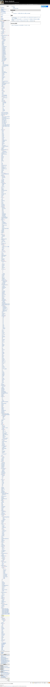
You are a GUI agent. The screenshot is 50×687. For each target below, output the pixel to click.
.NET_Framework (4, 566)
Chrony (3, 275)
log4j (2, 249)
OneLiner (3, 462)
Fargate (3, 73)
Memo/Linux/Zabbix (4, 658)
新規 (27, 4)
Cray (3, 245)
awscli (3, 101)
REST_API (3, 489)
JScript (3, 240)
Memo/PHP (3, 663)
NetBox (3, 298)
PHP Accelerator (4, 441)
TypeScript (3, 540)
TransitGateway (5, 97)
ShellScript (3, 313)
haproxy (3, 344)
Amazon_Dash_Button (5, 112)
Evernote (3, 191)
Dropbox (3, 180)
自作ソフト (2, 8)
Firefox (3, 558)
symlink (3, 372)
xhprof (3, 452)
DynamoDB (3, 60)
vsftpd (3, 378)
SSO (3, 94)
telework (3, 637)
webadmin (4, 519)
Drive (3, 210)
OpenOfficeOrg (4, 410)
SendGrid (3, 507)
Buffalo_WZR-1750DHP (5, 611)
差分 (18, 4)
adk (2, 127)
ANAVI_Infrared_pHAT (5, 493)
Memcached (4, 294)
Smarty (3, 443)
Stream (4, 273)
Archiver (3, 265)
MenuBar (2, 652)
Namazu (3, 297)
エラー (3, 591)
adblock (4, 416)
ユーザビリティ (4, 642)
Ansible (3, 129)
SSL (2, 312)
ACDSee (3, 23)
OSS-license (4, 299)
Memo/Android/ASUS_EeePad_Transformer (5, 661)
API (2, 220)
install (3, 483)
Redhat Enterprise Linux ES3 (6, 303)
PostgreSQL (4, 468)
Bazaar (3, 157)
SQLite (4, 437)
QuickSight (3, 84)
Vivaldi (3, 560)
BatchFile (3, 582)
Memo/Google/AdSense (4, 666)
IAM (2, 78)
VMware (3, 544)
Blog (2, 159)
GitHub (3, 526)
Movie (2, 394)
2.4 (3, 319)
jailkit (3, 346)
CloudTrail (4, 39)
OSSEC (3, 409)
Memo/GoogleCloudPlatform (5, 674)
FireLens (3, 74)
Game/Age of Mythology (5, 660)
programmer (3, 633)
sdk (2, 625)
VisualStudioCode (5, 553)
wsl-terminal (5, 575)
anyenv (3, 330)
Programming (3, 12)
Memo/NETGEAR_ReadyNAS (5, 667)
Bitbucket (3, 618)
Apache (3, 264)
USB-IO (3, 541)
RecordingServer (4, 496)
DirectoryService (4, 58)
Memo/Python (3, 676)
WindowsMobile (4, 592)
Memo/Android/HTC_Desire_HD (5, 656)
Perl (3, 461)
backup (4, 106)
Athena (3, 38)
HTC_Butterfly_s (4, 120)
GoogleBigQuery (4, 223)
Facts (3, 133)
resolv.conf (3, 362)
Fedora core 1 (4, 279)
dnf (2, 338)
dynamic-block (4, 530)
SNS (2, 93)
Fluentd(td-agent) (5, 284)
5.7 (2, 398)
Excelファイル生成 (5, 427)
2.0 (3, 317)
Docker (3, 175)
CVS (2, 268)
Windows (3, 143)
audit (3, 331)
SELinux (3, 311)
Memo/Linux (3, 659)
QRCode (3, 487)
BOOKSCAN (4, 183)
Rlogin (2, 499)
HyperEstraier (4, 287)
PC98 (2, 422)
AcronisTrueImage (4, 604)
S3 (3, 105)
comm (3, 333)
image (3, 32)
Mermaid (3, 390)
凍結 (16, 4)
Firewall (3, 584)
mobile (2, 631)
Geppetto (3, 475)
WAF (3, 99)
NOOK (3, 185)
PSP (2, 455)
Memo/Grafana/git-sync (4, 672)
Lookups (3, 137)
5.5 (2, 397)
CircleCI (3, 166)
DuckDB (3, 181)
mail (2, 351)
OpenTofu (3, 411)
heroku (3, 532)
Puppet (3, 474)
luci (3, 418)
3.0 (3, 320)
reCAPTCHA (4, 216)
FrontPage (3, 650)
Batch (3, 42)
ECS (2, 68)
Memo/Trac (3, 657)
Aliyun (3, 33)
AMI (3, 62)
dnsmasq (3, 339)
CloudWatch (4, 222)
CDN (2, 163)
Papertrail (3, 235)
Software (2, 7)
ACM (3, 36)
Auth (3, 430)
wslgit (4, 577)
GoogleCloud (4, 527)
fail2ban (3, 340)
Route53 (3, 88)
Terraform (4, 523)
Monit (3, 295)
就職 (2, 645)
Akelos (3, 28)
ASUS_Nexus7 (4, 117)
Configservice (4, 54)
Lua (2, 383)
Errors (3, 285)
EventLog (3, 583)
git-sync (3, 227)
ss (2, 369)
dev (2, 562)
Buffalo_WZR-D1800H (5, 612)
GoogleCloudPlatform (5, 217)
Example (4, 40)
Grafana (3, 219)
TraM (3, 517)
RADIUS (3, 488)
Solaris (3, 512)
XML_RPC (3, 444)
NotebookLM (4, 213)
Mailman (3, 292)
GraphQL (3, 230)
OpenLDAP (4, 300)
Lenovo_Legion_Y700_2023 (6, 124)
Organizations (4, 83)
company (3, 605)
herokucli (3, 236)
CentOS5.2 (4, 446)
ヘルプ (34, 4)
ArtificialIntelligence (5, 149)
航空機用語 (3, 644)
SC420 (3, 305)
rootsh (3, 363)
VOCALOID (3, 545)
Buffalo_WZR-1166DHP (5, 610)
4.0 (3, 321)
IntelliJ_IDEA (3, 241)
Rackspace (3, 491)
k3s (2, 178)
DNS (2, 171)
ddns (3, 417)
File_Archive (4, 433)
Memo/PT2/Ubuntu (4, 662)
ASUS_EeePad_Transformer (6, 116)
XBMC (3, 598)
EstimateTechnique (4, 190)
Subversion (4, 308)
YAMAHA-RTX (4, 601)
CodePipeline (4, 53)
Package (4, 415)
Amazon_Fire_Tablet (4, 114)
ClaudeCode (4, 151)
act (3, 621)
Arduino (3, 148)
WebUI (4, 301)
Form (3, 211)
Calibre (3, 184)
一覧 (28, 4)
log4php (3, 447)
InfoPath (3, 239)
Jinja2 (3, 136)
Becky (2, 158)
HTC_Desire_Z (4, 122)
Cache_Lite (4, 431)
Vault (3, 142)
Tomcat (3, 248)
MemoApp (3, 389)
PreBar (4, 559)
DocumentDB (4, 59)
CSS (2, 164)
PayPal (3, 460)
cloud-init (3, 332)
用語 (2, 649)
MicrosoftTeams (4, 392)
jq (2, 252)
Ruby (3, 500)
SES (2, 92)
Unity (2, 543)
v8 (2, 478)
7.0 (3, 323)
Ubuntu (4, 573)
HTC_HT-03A (4, 123)
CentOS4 (3, 274)
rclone (3, 360)
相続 (2, 647)
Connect (3, 55)
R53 (2, 85)
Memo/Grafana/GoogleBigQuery (5, 673)
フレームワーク (4, 453)
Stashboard (3, 513)
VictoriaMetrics (4, 550)
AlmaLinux (4, 261)
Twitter (2, 539)
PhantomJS (3, 463)
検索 (30, 4)
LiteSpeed (3, 291)
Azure (2, 154)
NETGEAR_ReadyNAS (5, 401)
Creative (3, 170)
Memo (6, 1)
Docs (3, 209)
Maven (3, 247)
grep (2, 343)
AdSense (3, 207)
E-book (3, 182)
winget (3, 590)
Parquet (3, 459)
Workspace (3, 215)
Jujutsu (3, 254)
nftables (3, 353)
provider (3, 534)
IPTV (2, 237)
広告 (2, 564)
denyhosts (3, 336)
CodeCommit (4, 51)
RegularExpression (4, 498)
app (2, 624)
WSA (3, 588)
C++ (2, 162)
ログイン (37, 4)
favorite (3, 616)
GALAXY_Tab (4, 119)
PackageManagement (5, 585)
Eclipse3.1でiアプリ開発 (5, 246)
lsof (2, 350)
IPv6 (2, 79)
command (3, 334)
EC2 (3, 61)
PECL (3, 439)
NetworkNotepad (4, 403)
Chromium (3, 557)
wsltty (4, 578)
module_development (5, 146)
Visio (2, 552)
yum (2, 381)
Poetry (3, 482)
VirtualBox (3, 551)
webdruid (3, 379)
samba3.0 (4, 282)
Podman (3, 467)
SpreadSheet (4, 214)
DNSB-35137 (4, 494)
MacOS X (3, 385)
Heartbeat (3, 286)
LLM (3, 150)
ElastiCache (4, 71)
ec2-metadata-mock (5, 64)
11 (2, 579)
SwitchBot (3, 520)
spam (2, 636)
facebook (11, 1)
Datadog (3, 174)
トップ (13, 4)
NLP (2, 402)
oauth (3, 440)
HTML (3, 232)
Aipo (2, 27)
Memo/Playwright (3, 677)
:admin (2, 653)
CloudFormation (4, 46)
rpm (2, 364)
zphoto (3, 382)
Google (3, 428)
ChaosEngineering (4, 165)
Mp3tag (3, 395)
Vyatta (3, 314)
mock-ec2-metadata (5, 65)
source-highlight (4, 368)
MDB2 (3, 435)
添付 (23, 4)
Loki (2, 224)
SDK (3, 90)
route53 (4, 110)
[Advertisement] (44, 21)
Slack (3, 327)
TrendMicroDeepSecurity (5, 538)
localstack (3, 628)
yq (2, 641)
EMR (3, 70)
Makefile (3, 293)
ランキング (2, 10)
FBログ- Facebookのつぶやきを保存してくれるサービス (20, 25)
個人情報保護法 (4, 643)
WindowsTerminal (4, 589)
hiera (3, 476)
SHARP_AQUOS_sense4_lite (6, 126)
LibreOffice (3, 258)
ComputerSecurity (4, 168)
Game (2, 14)
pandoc (3, 632)
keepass (3, 627)
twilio (2, 638)
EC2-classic (4, 66)
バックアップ (20, 4)
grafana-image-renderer (5, 228)
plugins (3, 229)
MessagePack (4, 391)
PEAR (3, 429)
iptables (3, 345)
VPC (3, 96)
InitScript (3, 288)
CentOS (3, 269)
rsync (3, 365)
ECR (2, 67)
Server (2, 508)
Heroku (3, 234)
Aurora (4, 87)
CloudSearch (4, 48)
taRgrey (3, 374)
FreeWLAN (3, 200)
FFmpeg (3, 194)
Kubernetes (3, 177)
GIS (2, 201)
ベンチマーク (4, 454)
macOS (3, 549)
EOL (2, 187)
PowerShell (3, 586)
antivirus (3, 602)
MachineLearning (4, 152)
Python (4, 91)
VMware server (5, 281)
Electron (3, 188)
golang (2, 622)
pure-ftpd (3, 359)
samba (3, 366)
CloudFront (3, 47)
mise (2, 630)
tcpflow (3, 375)
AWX (3, 131)
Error (3, 132)
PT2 (3, 456)
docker (3, 226)
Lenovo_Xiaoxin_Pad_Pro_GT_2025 (6, 125)
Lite (2, 198)
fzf (2, 342)
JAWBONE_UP (4, 243)
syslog (3, 373)
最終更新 (32, 4)
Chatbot (3, 45)
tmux (3, 376)
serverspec (3, 634)
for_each (3, 531)
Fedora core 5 (4, 280)
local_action (4, 145)
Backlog (3, 156)
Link (2, 593)
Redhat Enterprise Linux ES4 (6, 304)
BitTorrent (3, 267)
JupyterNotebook (4, 255)
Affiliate (3, 26)
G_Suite (3, 525)
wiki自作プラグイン (4, 9)
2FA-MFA (3, 22)
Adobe (2, 25)
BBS (2, 155)
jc (2, 347)
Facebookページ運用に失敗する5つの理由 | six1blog (21, 13)
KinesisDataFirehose (5, 81)
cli (2, 34)
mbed (2, 629)
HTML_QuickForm (5, 434)
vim (2, 377)
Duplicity (3, 278)
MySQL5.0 (4, 306)
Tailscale (3, 521)
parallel (4, 109)
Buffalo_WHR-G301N (5, 608)
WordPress (3, 597)
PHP (3, 424)
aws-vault (3, 100)
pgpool (3, 470)
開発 (14, 7)
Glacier (3, 75)
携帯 (3, 250)
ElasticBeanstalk (4, 72)
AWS (3, 130)
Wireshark (3, 595)
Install (3, 135)
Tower (3, 139)
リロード (25, 4)
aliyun (3, 528)
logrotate (3, 349)
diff (2, 337)
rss (2, 450)
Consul (3, 169)
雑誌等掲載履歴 (3, 11)
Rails (3, 501)
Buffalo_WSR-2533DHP (5, 413)
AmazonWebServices (5, 35)
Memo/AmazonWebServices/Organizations (5, 670)
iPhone (3, 623)
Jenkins (3, 253)
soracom (3, 635)
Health (3, 77)
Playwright (3, 465)
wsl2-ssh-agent (5, 576)
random (3, 535)
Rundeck (3, 502)
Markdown (3, 388)
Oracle (2, 420)
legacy (3, 533)
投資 (2, 648)
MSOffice (3, 384)
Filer (2, 196)
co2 (2, 495)
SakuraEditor (3, 506)
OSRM (2, 408)
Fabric (2, 195)
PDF (2, 423)
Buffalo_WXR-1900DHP (5, 609)
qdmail (3, 449)
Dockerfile (3, 176)
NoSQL (3, 404)
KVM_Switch (3, 256)
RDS (3, 86)
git (2, 617)
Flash (3, 197)
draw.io (3, 614)
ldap (2, 144)
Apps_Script (4, 208)
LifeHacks (3, 259)
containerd (3, 606)
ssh (2, 370)
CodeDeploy (4, 52)
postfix (3, 358)
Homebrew (3, 386)
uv (2, 486)
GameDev (3, 204)
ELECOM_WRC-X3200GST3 (6, 414)
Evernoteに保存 (15, 8)
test (2, 485)
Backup (3, 41)
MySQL (3, 396)
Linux (3, 260)
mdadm (3, 352)
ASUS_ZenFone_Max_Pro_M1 (6, 118)
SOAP (3, 442)
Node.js (3, 405)
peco (3, 357)
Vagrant (3, 546)
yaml (3, 640)
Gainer (2, 202)
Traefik (3, 537)
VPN (2, 98)
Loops (3, 138)
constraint (3, 469)
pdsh (3, 356)
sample (3, 29)
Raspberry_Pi (4, 492)
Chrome (3, 556)
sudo (3, 371)
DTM (2, 172)
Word (2, 596)
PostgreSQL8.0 (5, 307)
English (3, 189)
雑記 (2, 16)
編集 (15, 4)
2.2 (3, 318)
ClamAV (3, 276)
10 (3, 567)
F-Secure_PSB (4, 193)
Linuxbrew (3, 290)
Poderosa (3, 466)
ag (2, 329)
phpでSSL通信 (4, 448)
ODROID (3, 407)
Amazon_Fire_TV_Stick (5, 113)
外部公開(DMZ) (5, 310)
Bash (3, 266)
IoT (2, 80)
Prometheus (3, 473)
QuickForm (4, 436)
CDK (2, 44)
